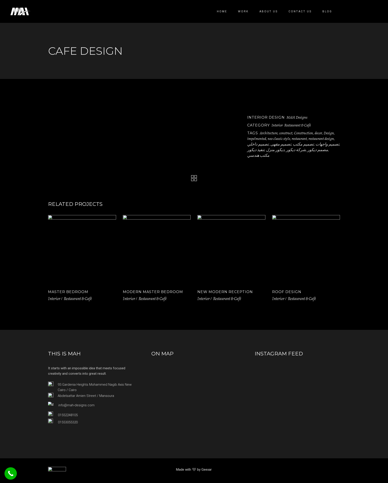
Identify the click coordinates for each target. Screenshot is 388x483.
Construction (303, 133)
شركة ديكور (296, 149)
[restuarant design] (94, 109)
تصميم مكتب (303, 144)
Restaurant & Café (297, 125)
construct (285, 133)
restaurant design (321, 138)
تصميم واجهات (327, 144)
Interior (277, 125)
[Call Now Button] (10, 473)
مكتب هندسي (258, 155)
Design (329, 133)
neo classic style (279, 138)
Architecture (269, 133)
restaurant (299, 138)
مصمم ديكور (317, 149)
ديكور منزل (275, 149)
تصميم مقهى (280, 144)
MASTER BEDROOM (68, 292)
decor (318, 133)
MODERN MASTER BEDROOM (153, 292)
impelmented (256, 138)
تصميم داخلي (258, 144)
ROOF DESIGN (286, 292)
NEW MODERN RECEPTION (225, 292)
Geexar (206, 470)
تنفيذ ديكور (256, 149)
